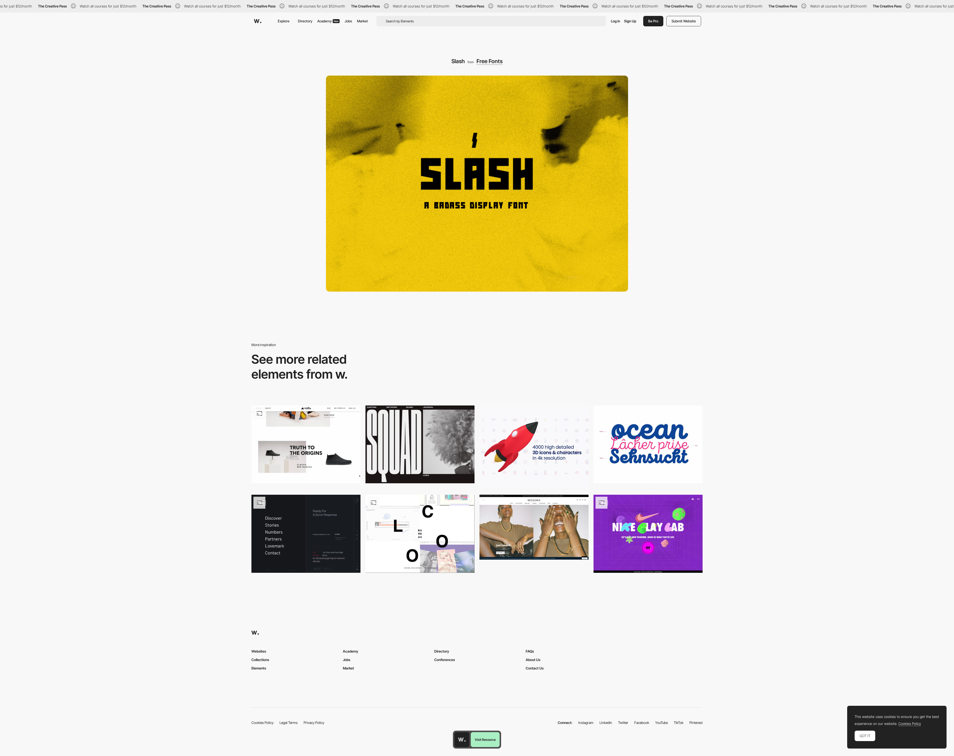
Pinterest (696, 722)
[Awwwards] (257, 21)
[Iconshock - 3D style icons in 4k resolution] (534, 446)
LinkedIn (605, 722)
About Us (533, 660)
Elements (258, 668)
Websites (258, 651)
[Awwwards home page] (461, 739)
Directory (305, 21)
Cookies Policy (262, 722)
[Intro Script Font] (648, 444)
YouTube (661, 722)
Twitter (623, 722)
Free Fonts (490, 61)
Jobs (348, 21)
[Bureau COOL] (420, 534)
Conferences (444, 660)
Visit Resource (485, 740)
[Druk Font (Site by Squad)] (420, 444)
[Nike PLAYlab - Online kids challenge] (648, 534)
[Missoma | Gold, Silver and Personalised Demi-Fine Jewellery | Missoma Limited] (534, 527)
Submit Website (684, 21)
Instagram (586, 722)
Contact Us (535, 668)
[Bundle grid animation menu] (305, 534)
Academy (328, 21)
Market (362, 21)
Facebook (641, 722)
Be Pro (653, 21)
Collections (260, 660)
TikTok (678, 722)
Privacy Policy (314, 722)
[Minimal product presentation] (305, 444)
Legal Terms (288, 722)
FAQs (530, 651)
